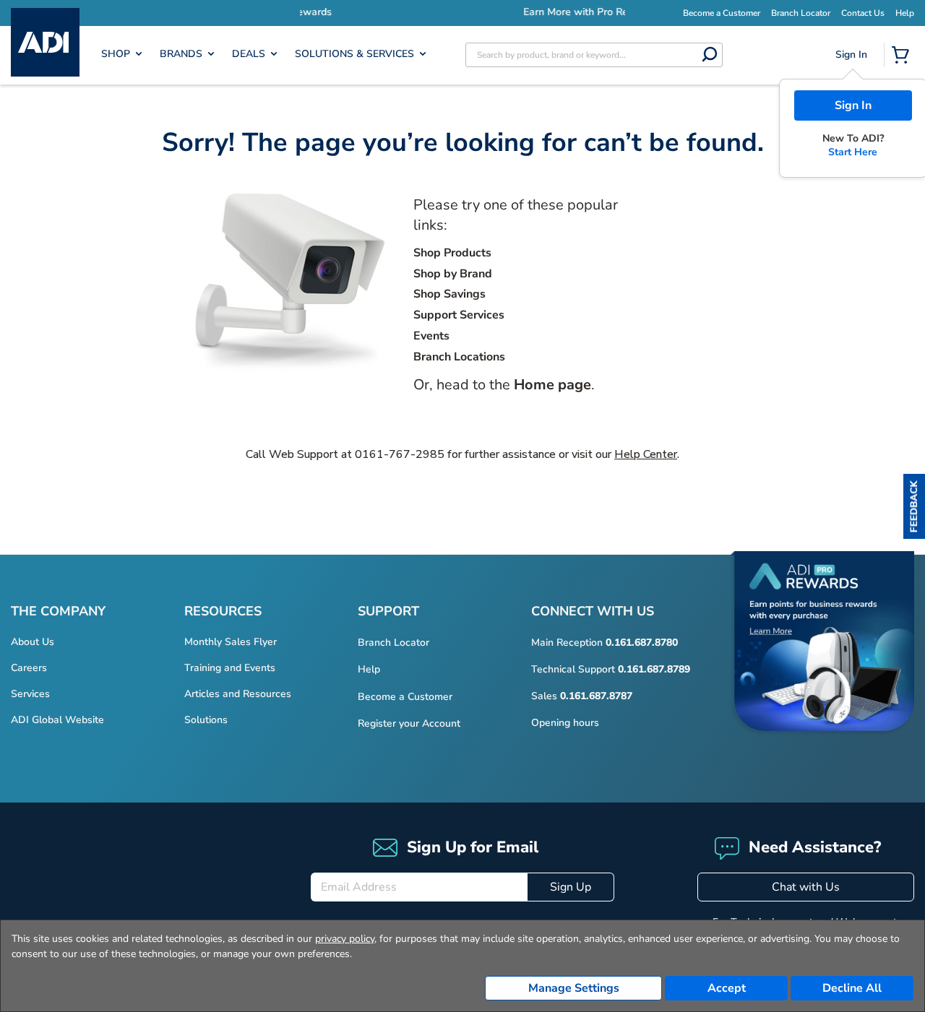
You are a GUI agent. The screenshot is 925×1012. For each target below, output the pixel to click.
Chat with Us (806, 887)
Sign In (853, 105)
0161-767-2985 (399, 454)
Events (431, 336)
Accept (726, 988)
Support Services (458, 315)
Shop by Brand (452, 274)
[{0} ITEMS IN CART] (903, 56)
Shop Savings (449, 294)
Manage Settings (573, 988)
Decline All (852, 988)
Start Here (852, 152)
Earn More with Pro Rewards (505, 12)
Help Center (645, 454)
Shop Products (452, 253)
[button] (914, 506)
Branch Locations (459, 357)
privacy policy (344, 939)
